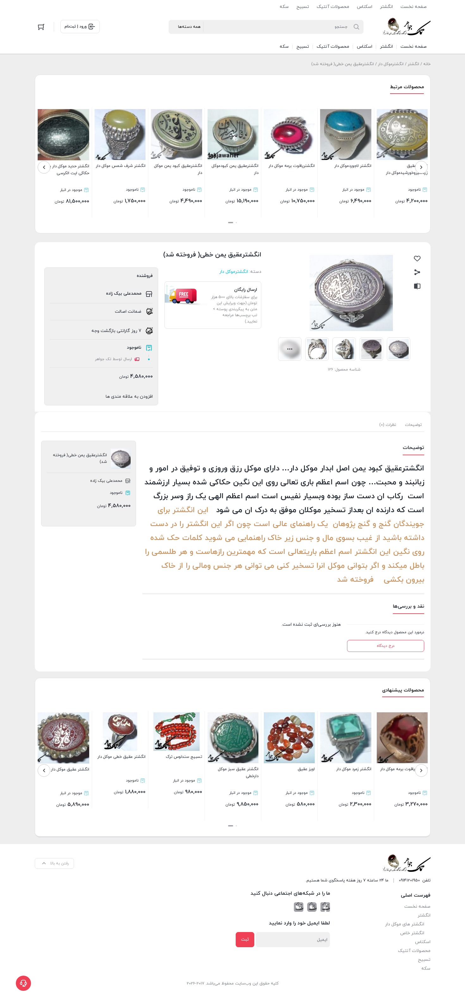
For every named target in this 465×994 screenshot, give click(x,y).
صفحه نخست (413, 7)
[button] (236, 222)
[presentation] (421, 167)
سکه (284, 7)
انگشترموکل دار (391, 64)
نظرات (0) (387, 425)
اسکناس (364, 7)
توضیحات (413, 425)
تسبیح (302, 7)
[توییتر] (298, 907)
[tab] (413, 425)
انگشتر (386, 7)
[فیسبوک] (325, 907)
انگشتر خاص (412, 933)
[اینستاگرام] (312, 907)
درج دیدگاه (385, 645)
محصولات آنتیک (333, 7)
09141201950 (409, 880)
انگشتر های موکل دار (404, 924)
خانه (427, 64)
